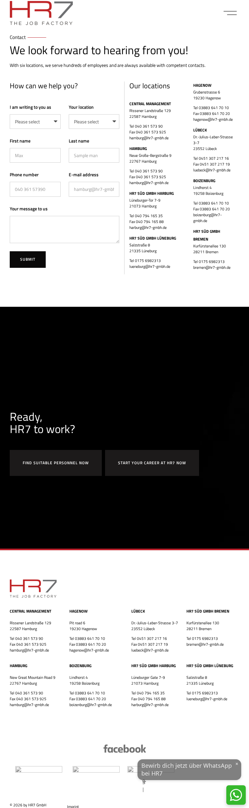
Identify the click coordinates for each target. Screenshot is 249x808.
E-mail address (84, 174)
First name (20, 140)
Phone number (24, 174)
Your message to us (29, 208)
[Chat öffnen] (236, 795)
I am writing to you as (30, 107)
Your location (81, 107)
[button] (230, 13)
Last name (79, 140)
